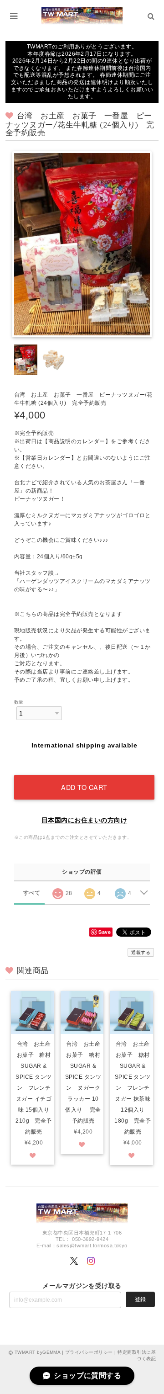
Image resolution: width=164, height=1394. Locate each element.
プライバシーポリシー (89, 1352)
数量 (19, 702)
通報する (140, 952)
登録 (140, 1299)
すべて (31, 893)
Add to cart (84, 787)
